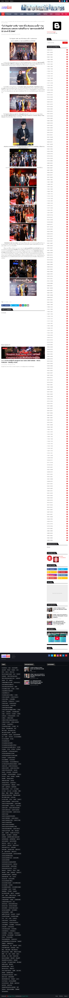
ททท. (3, 832)
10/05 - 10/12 (57, 429)
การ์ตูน (19, 709)
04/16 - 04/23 (57, 125)
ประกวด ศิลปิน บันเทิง (16, 882)
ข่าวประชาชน (12, 759)
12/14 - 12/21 (57, 453)
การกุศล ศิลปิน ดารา (5, 692)
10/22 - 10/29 (57, 189)
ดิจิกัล (19, 791)
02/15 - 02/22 (57, 474)
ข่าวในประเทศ (4, 751)
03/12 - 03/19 (57, 113)
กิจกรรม (3, 728)
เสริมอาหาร (12, 968)
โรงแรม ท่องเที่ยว (9, 937)
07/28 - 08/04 (57, 283)
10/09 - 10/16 (57, 61)
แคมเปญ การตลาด (5, 782)
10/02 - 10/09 (57, 59)
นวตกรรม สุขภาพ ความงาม (7, 864)
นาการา (14, 868)
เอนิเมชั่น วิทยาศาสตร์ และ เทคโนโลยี (8, 987)
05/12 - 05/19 (57, 257)
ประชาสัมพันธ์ (4, 889)
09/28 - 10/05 (57, 427)
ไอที (17, 987)
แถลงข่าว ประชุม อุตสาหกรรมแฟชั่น (8, 816)
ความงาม (19, 774)
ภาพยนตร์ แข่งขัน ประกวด (6, 901)
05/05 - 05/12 (57, 255)
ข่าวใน (8, 749)
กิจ (17, 726)
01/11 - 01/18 (57, 462)
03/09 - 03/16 (57, 358)
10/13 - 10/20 (57, 309)
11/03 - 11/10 (57, 316)
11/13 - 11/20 (57, 73)
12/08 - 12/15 (57, 328)
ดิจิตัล (7, 793)
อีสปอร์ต (11, 983)
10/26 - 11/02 (57, 436)
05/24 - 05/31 (57, 507)
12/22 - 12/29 (57, 332)
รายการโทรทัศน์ (18, 935)
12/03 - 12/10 (57, 203)
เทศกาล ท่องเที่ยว (5, 841)
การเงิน (16, 695)
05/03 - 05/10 (57, 500)
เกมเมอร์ (10, 734)
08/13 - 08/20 (57, 165)
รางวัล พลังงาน (12, 930)
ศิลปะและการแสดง (5, 951)
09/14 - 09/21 (57, 422)
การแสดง (3, 724)
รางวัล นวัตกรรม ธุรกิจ (6, 928)
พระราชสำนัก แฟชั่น (5, 893)
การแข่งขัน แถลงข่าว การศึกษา (7, 695)
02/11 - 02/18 (57, 226)
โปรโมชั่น (9, 891)
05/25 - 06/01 (57, 384)
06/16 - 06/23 (57, 269)
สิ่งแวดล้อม (19, 962)
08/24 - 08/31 (57, 415)
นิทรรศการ (4, 870)
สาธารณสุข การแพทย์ (11, 962)
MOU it (7, 672)
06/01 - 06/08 (57, 387)
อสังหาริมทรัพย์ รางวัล (6, 978)
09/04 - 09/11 (57, 50)
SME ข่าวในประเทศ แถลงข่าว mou (8, 678)
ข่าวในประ (18, 749)
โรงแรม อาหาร (14, 939)
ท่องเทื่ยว (3, 834)
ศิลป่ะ (3, 949)
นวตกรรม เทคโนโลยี (17, 853)
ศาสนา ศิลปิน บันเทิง (5, 947)
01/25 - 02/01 (57, 467)
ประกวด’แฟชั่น (4, 885)
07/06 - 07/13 (57, 398)
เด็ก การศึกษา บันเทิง (5, 797)
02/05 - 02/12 (57, 101)
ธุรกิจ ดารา (4, 845)
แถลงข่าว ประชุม (5, 814)
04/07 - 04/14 (57, 245)
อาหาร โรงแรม (4, 981)
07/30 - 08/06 (57, 160)
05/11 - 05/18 (57, 380)
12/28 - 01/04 (57, 457)
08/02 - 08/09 (57, 530)
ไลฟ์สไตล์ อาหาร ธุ (5, 945)
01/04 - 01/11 (57, 460)
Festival (8, 669)
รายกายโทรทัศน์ (10, 935)
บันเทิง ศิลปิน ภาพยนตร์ (6, 874)
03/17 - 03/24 (57, 238)
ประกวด (14, 876)
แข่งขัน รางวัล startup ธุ (13, 766)
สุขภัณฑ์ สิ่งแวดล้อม (5, 966)
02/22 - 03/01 (57, 476)
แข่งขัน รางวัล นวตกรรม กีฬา (7, 770)
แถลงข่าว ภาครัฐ (17, 820)
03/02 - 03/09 (57, 356)
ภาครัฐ (19, 895)
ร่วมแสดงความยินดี (14, 916)
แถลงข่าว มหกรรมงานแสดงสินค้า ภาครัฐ (9, 826)
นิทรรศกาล (9, 870)
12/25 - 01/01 (57, 87)
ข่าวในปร (13, 749)
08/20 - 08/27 (57, 167)
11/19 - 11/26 (57, 198)
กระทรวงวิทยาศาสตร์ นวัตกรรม (7, 686)
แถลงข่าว (19, 799)
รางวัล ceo (15, 918)
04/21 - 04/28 (57, 250)
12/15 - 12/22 (57, 330)
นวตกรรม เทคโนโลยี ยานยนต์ (7, 855)
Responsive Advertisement (57, 593)
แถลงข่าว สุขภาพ (16, 828)
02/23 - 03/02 (57, 354)
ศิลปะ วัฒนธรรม (14, 949)
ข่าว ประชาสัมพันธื (5, 738)
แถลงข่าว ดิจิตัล (18, 803)
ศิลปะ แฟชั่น (8, 949)
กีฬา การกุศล (4, 730)
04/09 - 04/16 (57, 123)
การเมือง (18, 713)
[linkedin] (63, 655)
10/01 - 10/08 (57, 182)
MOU (3, 672)
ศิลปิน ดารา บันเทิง (17, 951)
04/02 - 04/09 (57, 120)
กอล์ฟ (16, 686)
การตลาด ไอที (12, 705)
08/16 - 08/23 (57, 535)
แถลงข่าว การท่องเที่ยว (6, 801)
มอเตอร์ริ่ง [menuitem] (38, 14)
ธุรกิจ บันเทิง (13, 847)
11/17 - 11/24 (57, 321)
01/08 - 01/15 (57, 92)
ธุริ (2, 851)
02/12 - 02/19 (57, 104)
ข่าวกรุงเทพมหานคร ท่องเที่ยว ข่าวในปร (9, 745)
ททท (12, 830)
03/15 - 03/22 (57, 483)
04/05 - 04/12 (57, 490)
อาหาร (17, 978)
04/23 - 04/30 (57, 127)
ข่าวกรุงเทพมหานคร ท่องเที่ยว (7, 743)
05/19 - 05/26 (57, 259)
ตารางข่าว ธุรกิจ (5, 799)
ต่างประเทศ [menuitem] (57, 14)
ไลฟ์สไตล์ (3, 943)
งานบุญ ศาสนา (13, 782)
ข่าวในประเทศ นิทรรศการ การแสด (8, 753)
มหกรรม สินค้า (4, 907)
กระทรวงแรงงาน (17, 682)
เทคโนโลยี (4, 837)
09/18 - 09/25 (57, 54)
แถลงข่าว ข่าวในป (15, 801)
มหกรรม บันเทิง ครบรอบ (13, 903)
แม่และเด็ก (13, 914)
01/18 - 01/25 (57, 464)
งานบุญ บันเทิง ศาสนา (6, 784)
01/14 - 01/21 (57, 217)
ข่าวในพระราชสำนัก (11, 757)
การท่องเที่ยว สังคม (15, 711)
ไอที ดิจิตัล (17, 989)
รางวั (6, 918)
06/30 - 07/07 (57, 274)
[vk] (63, 575)
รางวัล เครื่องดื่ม (5, 924)
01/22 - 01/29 (57, 97)
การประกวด (8, 713)
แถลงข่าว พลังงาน (15, 818)
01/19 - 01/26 (57, 342)
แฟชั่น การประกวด (12, 895)
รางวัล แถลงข (17, 924)
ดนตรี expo (8, 786)
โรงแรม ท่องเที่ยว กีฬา (6, 939)
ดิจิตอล (3, 793)
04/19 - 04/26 (57, 495)
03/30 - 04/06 (57, 365)
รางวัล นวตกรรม (11, 926)
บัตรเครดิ (3, 872)
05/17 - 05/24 (57, 504)
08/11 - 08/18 (57, 288)
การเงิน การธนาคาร (14, 697)
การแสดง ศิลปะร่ (10, 724)
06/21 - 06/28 (57, 516)
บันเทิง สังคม (14, 874)
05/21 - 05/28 (57, 137)
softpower (18, 678)
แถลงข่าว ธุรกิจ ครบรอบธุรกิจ (14, 807)
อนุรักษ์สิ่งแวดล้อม (10, 972)
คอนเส (8, 776)
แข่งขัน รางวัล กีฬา (5, 768)
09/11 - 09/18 (57, 52)
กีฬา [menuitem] (62, 14)
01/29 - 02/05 (57, 99)
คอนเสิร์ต (17, 776)
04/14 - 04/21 (57, 248)
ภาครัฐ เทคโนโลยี (5, 899)
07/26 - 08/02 (57, 528)
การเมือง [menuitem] (15, 14)
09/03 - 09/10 (57, 172)
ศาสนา (19, 945)
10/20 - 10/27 (57, 311)
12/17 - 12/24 (57, 208)
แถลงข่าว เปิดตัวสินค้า (6, 818)
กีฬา (15, 728)
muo (14, 674)
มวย (13, 901)
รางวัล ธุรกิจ (4, 926)
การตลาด (17, 701)
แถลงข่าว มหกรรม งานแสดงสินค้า (8, 824)
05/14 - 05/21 (57, 134)
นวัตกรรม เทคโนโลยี (5, 866)
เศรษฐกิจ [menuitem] (22, 14)
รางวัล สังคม (10, 933)
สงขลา (18, 953)
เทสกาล (9, 843)
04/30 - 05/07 (57, 130)
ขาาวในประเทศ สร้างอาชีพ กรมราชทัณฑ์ (9, 763)
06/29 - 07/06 (57, 396)
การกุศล (17, 688)
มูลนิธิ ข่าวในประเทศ (5, 914)
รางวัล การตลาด (5, 920)
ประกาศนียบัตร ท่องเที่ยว (6, 887)
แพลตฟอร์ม (17, 893)
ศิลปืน (3, 953)
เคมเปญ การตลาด (10, 778)
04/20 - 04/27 (57, 373)
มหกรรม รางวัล (4, 905)
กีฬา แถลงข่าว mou (11, 730)
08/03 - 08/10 (57, 408)
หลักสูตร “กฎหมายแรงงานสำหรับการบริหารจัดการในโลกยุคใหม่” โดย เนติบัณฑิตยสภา (60, 616)
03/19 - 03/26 (57, 116)
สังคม (11, 956)
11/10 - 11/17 (57, 318)
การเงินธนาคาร (11, 701)
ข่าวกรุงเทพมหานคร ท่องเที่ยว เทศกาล (8, 747)
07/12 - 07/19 (57, 523)
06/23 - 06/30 (57, 271)
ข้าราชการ (11, 736)
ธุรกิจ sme (9, 845)
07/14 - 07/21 (57, 278)
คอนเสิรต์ (12, 776)
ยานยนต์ (18, 914)
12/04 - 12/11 (57, 80)
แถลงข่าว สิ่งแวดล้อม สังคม (7, 828)
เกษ (2, 736)
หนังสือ (14, 970)
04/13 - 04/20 (57, 370)
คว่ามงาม (3, 776)
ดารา (11, 788)
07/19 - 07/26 (57, 526)
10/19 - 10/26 (57, 434)
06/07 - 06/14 (57, 512)
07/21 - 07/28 (57, 281)
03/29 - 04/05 (57, 488)
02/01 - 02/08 (57, 469)
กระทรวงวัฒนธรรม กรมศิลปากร (7, 684)
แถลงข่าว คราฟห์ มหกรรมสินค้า (7, 803)
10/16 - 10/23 (57, 64)
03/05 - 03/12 (57, 111)
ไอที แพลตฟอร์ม (5, 991)
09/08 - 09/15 (57, 297)
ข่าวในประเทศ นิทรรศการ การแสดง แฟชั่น (9, 755)
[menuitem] (3, 14)
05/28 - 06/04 (57, 139)
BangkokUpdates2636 (6, 34)
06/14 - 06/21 (57, 514)
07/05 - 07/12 (57, 521)
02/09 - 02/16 (57, 349)
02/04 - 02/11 (57, 224)
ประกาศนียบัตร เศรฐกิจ (16, 887)
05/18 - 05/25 (57, 382)
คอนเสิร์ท (3, 778)
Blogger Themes (12, 996)
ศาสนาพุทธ (13, 947)
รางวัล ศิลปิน (4, 933)
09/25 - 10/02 (57, 57)
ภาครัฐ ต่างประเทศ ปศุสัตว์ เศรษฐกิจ (8, 897)
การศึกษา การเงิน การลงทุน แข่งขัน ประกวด (9, 720)
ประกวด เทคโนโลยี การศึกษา (7, 880)
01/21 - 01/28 (57, 219)
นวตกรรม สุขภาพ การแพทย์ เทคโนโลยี (9, 862)
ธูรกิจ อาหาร (14, 851)
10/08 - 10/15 (57, 184)
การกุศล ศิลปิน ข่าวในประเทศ (7, 690)
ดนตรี (3, 786)
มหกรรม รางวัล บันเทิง (13, 905)
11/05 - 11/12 (57, 193)
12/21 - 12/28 (57, 455)
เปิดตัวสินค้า (4, 891)
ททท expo (17, 830)
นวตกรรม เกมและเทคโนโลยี (7, 853)
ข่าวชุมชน (4, 749)
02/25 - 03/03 (57, 231)
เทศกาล (18, 839)
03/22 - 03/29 (57, 486)
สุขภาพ (12, 966)
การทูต (3, 713)
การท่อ (3, 711)
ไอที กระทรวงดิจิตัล (10, 989)
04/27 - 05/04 (57, 375)
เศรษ (9, 953)
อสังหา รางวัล (4, 976)
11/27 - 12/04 (57, 78)
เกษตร (6, 736)
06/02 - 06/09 (57, 264)
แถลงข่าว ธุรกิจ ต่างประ (6, 809)
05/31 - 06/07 (57, 509)
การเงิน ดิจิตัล (12, 699)
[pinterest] (63, 572)
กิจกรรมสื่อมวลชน (9, 728)
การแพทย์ (13, 713)
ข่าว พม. (11, 738)
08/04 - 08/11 (57, 285)
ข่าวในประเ (4, 757)
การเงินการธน (4, 701)
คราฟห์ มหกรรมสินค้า (12, 774)
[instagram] (67, 1)
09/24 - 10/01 (57, 179)
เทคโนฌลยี (15, 834)
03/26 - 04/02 (57, 118)
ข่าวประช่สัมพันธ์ (5, 759)
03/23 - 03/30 (57, 363)
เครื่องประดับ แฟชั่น (5, 780)
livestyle (13, 669)
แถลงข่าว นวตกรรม (15, 809)
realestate (4, 676)
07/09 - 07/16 (57, 153)
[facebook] (62, 1)
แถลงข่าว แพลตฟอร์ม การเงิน (7, 820)
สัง (7, 956)
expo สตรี (4, 669)
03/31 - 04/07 (57, 243)
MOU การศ (12, 672)
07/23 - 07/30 (57, 158)
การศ (18, 715)
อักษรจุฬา (13, 978)
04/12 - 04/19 (57, 493)
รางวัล (5, 21)
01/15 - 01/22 (57, 94)
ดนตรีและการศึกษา (5, 788)
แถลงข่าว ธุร (18, 805)
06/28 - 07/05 (57, 519)
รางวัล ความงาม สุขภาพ (13, 922)
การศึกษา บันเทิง (10, 718)
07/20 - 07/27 (57, 403)
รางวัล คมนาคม (5, 922)
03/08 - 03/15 (57, 481)
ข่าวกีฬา (18, 747)
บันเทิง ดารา (19, 872)
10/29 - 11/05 (57, 191)
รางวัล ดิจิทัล (11, 924)
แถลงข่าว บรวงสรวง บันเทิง (7, 811)
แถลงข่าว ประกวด (16, 811)
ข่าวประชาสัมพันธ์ (5, 761)
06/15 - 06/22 (57, 391)
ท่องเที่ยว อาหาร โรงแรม (14, 832)
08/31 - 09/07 (57, 417)
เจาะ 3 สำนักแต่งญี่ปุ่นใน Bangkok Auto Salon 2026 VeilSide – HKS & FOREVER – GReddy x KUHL (20, 361)
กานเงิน (13, 688)
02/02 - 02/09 (57, 347)
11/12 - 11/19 (57, 196)
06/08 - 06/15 (57, 389)
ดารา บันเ (3, 791)
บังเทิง (18, 870)
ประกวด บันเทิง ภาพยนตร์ (6, 882)
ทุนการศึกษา (9, 834)
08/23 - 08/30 (57, 537)
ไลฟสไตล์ (19, 941)
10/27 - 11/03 (57, 314)
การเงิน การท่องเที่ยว (5, 697)
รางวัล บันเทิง (14, 928)
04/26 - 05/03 (57, 497)
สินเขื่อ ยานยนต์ (5, 964)
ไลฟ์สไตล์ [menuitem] (45, 14)
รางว (3, 918)
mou (17, 669)
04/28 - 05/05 (57, 252)
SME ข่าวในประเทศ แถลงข (12, 676)
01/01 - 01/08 (57, 90)
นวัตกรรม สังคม (13, 866)
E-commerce (4, 667)
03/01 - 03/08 (57, 479)
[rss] (52, 572)
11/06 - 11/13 (57, 71)
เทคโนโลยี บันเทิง (5, 839)
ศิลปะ (18, 947)
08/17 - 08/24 (57, 413)
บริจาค (14, 870)
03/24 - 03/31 (57, 241)
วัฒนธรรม (15, 945)
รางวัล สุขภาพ (16, 933)
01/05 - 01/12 (57, 337)
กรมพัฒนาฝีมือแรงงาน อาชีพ (7, 682)
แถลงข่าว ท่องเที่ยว (5, 805)
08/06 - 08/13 (57, 163)
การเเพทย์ (13, 726)
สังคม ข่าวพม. (15, 956)
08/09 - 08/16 (57, 533)
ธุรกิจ (15, 843)
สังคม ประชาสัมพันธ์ (5, 958)
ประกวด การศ (4, 878)
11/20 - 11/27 (57, 76)
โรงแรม (3, 937)
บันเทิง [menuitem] (51, 14)
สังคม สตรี (12, 958)
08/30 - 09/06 (57, 540)
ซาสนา (18, 784)
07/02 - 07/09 (57, 151)
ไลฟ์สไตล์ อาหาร (10, 943)
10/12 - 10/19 (57, 431)
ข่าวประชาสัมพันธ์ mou (14, 761)
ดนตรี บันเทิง (14, 786)
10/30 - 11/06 (57, 68)
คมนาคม (15, 770)
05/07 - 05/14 (57, 132)
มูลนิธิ (12, 912)
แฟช (3, 895)
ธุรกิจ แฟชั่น (4, 849)
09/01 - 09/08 (57, 295)
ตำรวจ (11, 799)
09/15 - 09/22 (57, 299)
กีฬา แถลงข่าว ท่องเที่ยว (6, 732)
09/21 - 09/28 (57, 424)
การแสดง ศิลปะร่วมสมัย (6, 726)
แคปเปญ (12, 780)
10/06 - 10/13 (57, 307)
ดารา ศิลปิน (6, 302)
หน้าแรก (48, 547)
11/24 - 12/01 (57, 323)
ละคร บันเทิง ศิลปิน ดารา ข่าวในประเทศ (9, 941)
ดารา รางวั (9, 791)
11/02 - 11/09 (57, 438)
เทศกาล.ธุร (4, 843)
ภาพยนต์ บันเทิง (17, 899)
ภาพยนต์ (11, 899)
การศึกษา (3, 718)
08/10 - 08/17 (57, 410)
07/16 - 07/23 (57, 156)
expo (9, 667)
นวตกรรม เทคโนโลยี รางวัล (7, 857)
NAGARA (18, 674)
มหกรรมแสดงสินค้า (5, 912)
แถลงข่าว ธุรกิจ (4, 807)
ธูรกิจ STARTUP (7, 851)
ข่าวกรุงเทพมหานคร (5, 740)
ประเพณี (14, 889)
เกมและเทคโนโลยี (16, 734)
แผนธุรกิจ (15, 891)
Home (2, 1)
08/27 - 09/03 (57, 170)
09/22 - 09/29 (57, 302)
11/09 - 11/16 (57, 441)
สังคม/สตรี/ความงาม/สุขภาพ (7, 960)
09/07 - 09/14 (57, 420)
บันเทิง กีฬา (13, 872)
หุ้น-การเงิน (19, 970)
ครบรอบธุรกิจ (15, 772)
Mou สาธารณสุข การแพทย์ (7, 674)
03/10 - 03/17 (57, 236)
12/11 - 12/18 (57, 83)
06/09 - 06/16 (57, 266)
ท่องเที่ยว (7, 832)
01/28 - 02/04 (57, 222)
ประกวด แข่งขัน (11, 878)
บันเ (10, 876)
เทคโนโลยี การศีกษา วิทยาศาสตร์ (13, 837)
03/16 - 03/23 (57, 361)
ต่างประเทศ (13, 797)
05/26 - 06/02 (57, 262)
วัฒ (11, 945)
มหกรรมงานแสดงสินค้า (6, 910)
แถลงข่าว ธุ (12, 805)
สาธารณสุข (4, 962)
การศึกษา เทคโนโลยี (14, 722)
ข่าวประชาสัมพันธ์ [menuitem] (5, 17)
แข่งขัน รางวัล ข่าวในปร (14, 768)
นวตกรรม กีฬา (15, 857)
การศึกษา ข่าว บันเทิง (6, 722)
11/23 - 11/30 (57, 446)
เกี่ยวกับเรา (7, 1)
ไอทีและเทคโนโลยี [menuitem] (30, 14)
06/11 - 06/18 (57, 144)
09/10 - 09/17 (57, 175)
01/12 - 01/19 (57, 340)
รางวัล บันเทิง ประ (5, 930)
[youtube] (60, 1)
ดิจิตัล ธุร (11, 793)
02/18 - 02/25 (57, 229)
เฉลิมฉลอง (13, 784)
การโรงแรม (4, 715)
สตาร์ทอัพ (3, 956)
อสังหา (15, 974)
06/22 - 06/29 (57, 394)
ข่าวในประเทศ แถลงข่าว (13, 751)
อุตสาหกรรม (17, 983)
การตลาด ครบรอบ (13, 703)
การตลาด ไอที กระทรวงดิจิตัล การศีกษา (9, 709)
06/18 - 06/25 (57, 146)
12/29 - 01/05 (57, 335)
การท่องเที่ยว (8, 711)
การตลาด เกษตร (5, 703)
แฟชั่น (6, 895)
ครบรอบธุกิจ (9, 772)
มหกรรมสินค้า (14, 910)
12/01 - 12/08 (57, 325)
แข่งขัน (19, 763)
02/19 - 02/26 (57, 106)
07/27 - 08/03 (57, 406)
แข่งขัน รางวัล (4, 766)
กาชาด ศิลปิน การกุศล (6, 688)
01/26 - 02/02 (57, 344)
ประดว (10, 889)
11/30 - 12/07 (57, 448)
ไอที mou (3, 989)
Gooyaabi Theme (24, 996)
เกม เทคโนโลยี (4, 734)
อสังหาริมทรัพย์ (11, 976)
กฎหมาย (10, 680)
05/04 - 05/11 (57, 377)
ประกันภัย (10, 885)
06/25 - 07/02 (57, 149)
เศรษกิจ (13, 953)
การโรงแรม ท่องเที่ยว (11, 715)
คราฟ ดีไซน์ (4, 774)
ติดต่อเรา (11, 1)
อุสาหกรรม (4, 985)
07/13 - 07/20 (57, 401)
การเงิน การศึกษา (5, 699)
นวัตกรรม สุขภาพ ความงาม (7, 868)
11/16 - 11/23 (57, 443)
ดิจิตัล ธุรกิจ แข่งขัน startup (7, 795)
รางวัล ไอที (4, 935)
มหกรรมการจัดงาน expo (13, 907)
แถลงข (15, 799)
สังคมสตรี (15, 960)
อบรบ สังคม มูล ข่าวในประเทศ (7, 974)
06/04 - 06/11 (57, 142)
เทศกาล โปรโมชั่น (13, 841)
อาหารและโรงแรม (5, 983)
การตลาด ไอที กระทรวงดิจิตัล (7, 707)
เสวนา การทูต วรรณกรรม (6, 970)
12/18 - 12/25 (57, 85)
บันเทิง (8, 872)
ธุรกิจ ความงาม (15, 845)
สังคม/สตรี (18, 958)
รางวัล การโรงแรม (13, 920)
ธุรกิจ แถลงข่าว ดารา (6, 847)
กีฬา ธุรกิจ (14, 732)
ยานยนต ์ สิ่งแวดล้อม (5, 916)
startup (3, 680)
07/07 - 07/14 (57, 276)
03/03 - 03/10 (57, 233)
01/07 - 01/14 (57, 215)
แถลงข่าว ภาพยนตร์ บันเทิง (7, 822)
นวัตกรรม (15, 864)
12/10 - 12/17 (57, 205)
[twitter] (64, 1)
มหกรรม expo (4, 903)
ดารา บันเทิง (16, 788)
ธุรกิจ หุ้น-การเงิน (11, 849)
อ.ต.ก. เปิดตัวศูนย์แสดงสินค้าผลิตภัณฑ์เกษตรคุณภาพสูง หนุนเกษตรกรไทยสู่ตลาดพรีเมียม (59, 622)
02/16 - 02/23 (57, 351)
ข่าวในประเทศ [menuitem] (8, 14)
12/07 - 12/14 (57, 450)
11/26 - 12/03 (57, 200)
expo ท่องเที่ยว (14, 667)
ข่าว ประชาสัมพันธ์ (17, 736)
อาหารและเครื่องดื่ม (12, 981)
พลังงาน (12, 893)
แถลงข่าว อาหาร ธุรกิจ (6, 830)
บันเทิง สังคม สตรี (5, 876)
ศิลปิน (11, 951)
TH (7, 680)
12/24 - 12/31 (57, 210)
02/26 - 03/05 (57, 109)
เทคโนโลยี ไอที (12, 839)
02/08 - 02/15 (57, 471)
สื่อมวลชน (11, 964)
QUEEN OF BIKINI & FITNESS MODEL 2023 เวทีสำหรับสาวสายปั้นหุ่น (60, 609)
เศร (6, 953)
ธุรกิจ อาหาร (18, 849)
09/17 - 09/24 (57, 177)
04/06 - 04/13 (57, 368)
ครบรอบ (3, 772)
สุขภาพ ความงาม (5, 968)
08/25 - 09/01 (57, 292)
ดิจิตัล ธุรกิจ (17, 793)
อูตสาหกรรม (9, 985)
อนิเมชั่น (3, 972)
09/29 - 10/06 (57, 304)
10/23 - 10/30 (57, 66)
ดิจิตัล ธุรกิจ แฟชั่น (16, 795)
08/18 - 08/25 (57, 290)
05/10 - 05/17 (57, 502)
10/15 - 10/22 (57, 186)
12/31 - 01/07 (57, 212)
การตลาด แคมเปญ (5, 705)
